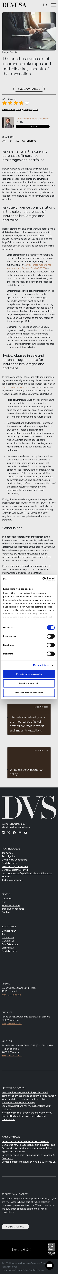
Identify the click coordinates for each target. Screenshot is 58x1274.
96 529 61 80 (12, 1023)
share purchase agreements (17, 387)
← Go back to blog (29, 88)
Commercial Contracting (14, 859)
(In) (17, 141)
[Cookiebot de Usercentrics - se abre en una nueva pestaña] (42, 579)
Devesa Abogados (11, 109)
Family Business (9, 863)
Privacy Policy (22, 1270)
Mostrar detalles (41, 665)
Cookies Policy (36, 1270)
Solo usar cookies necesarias (29, 692)
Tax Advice (7, 852)
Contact (32, 126)
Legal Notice (8, 1270)
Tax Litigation (8, 856)
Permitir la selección (29, 683)
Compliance (8, 940)
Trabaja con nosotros (13, 908)
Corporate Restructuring (15, 869)
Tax (3, 934)
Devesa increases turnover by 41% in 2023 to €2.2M (29, 1161)
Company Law (31, 109)
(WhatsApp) (29, 141)
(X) (11, 141)
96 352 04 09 (12, 1055)
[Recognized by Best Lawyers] (19, 1249)
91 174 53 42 (11, 994)
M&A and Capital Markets (15, 866)
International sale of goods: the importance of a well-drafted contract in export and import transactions (27, 1116)
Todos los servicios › (12, 880)
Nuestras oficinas (11, 905)
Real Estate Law (10, 944)
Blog (4, 902)
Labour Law (8, 937)
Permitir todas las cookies (29, 674)
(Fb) (4, 141)
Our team (7, 898)
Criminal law (8, 947)
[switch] (51, 636)
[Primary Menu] (53, 4)
